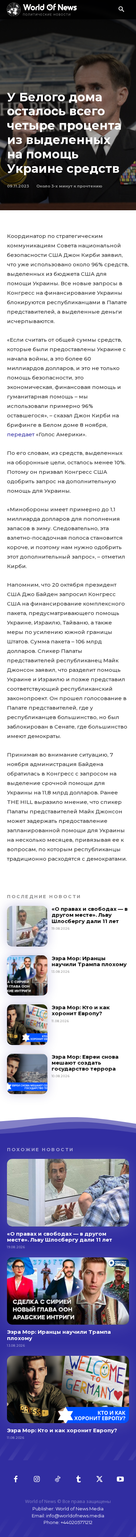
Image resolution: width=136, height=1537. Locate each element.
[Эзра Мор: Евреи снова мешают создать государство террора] (27, 1074)
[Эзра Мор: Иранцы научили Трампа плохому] (27, 975)
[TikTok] (57, 1479)
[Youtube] (120, 1479)
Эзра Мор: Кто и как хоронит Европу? (81, 1010)
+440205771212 (76, 1522)
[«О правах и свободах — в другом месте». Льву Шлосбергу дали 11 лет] (27, 926)
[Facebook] (15, 1479)
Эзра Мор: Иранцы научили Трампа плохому (89, 961)
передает (21, 434)
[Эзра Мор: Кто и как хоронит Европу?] (27, 1024)
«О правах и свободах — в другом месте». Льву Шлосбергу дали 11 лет (90, 915)
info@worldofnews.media (75, 1515)
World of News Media (79, 1508)
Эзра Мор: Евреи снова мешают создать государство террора (85, 1062)
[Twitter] (99, 1479)
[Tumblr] (78, 1479)
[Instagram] (36, 1479)
